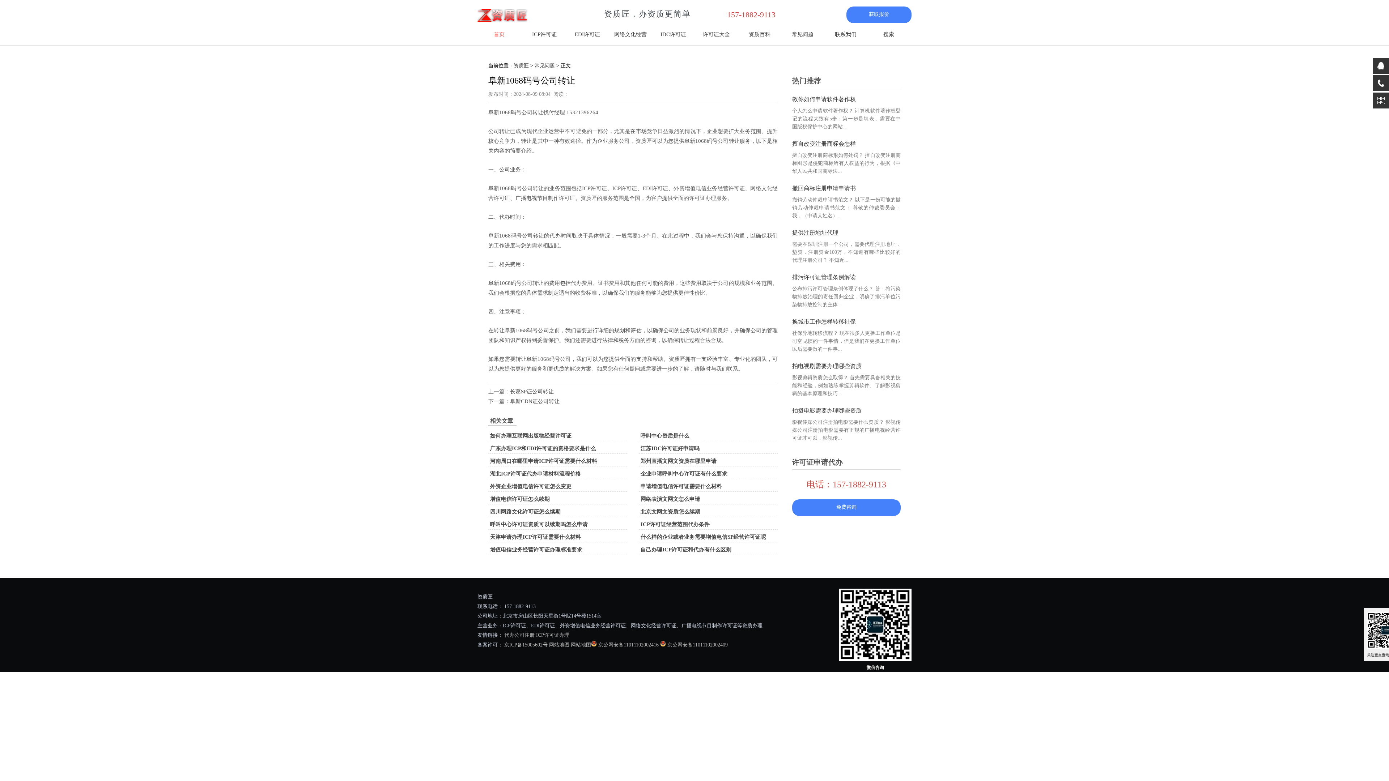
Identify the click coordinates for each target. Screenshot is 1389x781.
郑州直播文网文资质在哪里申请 (679, 461)
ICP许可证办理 (552, 635)
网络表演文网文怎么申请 (670, 499)
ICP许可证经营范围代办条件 (675, 524)
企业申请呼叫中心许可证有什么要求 (684, 474)
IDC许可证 (673, 34)
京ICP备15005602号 (525, 645)
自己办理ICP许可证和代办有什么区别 (686, 549)
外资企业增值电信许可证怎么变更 (531, 486)
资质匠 (521, 65)
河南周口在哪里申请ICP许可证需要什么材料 (543, 461)
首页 (499, 34)
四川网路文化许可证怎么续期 (525, 512)
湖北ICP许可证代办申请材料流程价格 (535, 474)
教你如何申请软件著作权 (824, 99)
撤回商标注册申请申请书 (824, 188)
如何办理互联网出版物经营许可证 (531, 436)
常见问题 (803, 34)
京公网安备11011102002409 (697, 645)
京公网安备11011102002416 (628, 645)
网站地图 (559, 645)
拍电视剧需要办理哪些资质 (827, 366)
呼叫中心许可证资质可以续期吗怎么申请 (539, 524)
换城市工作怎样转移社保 (824, 321)
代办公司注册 (519, 635)
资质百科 (759, 34)
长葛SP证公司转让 (532, 391)
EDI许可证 (587, 34)
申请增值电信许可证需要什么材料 (681, 486)
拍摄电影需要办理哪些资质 (827, 410)
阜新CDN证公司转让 (535, 401)
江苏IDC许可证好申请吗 (670, 448)
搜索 (888, 34)
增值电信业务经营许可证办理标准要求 (536, 549)
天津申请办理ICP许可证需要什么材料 (535, 537)
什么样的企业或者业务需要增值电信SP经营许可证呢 (703, 537)
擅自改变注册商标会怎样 (824, 143)
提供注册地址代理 (815, 232)
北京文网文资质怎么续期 (670, 512)
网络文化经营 (630, 34)
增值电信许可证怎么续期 (520, 499)
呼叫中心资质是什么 (665, 436)
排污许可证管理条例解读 (824, 277)
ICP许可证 (544, 34)
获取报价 (879, 14)
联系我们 (846, 34)
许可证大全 (716, 34)
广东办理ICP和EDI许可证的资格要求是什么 (543, 448)
